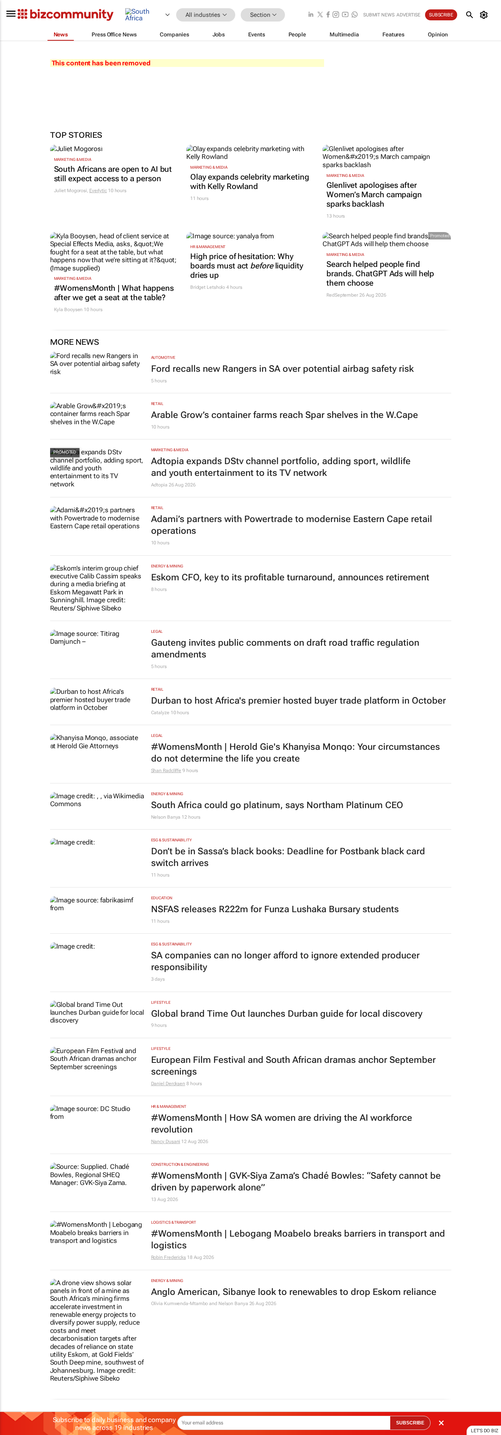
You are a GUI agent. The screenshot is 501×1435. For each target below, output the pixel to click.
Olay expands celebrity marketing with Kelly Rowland (249, 181)
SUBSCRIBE (410, 1423)
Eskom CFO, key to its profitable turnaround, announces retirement (290, 577)
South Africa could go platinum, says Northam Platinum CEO (277, 805)
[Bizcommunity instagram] (336, 15)
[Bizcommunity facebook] (328, 15)
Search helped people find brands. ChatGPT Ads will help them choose (380, 273)
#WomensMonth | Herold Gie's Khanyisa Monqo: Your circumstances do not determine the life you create (295, 753)
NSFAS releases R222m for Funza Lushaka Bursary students (275, 909)
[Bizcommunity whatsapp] (354, 15)
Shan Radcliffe (166, 770)
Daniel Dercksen (168, 1083)
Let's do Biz (484, 1430)
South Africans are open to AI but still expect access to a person (113, 173)
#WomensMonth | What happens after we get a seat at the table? (114, 292)
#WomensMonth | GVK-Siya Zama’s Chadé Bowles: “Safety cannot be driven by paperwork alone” (296, 1181)
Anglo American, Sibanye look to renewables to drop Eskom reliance (293, 1292)
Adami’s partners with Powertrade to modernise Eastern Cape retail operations (291, 525)
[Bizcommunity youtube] (345, 15)
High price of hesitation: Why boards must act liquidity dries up (246, 266)
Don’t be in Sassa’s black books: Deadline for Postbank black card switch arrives (288, 857)
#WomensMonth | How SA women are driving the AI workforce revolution (281, 1124)
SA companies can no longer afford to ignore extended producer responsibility (285, 961)
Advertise (408, 15)
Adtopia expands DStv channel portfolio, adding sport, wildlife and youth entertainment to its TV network (281, 467)
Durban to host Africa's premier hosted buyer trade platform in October (298, 700)
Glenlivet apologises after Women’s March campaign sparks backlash (374, 194)
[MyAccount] (485, 15)
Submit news (379, 15)
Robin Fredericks (168, 1257)
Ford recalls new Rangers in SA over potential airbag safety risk (282, 369)
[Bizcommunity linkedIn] (310, 15)
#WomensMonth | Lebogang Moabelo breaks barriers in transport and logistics (298, 1239)
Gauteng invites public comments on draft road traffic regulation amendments (285, 648)
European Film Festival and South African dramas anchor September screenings (293, 1066)
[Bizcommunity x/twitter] (320, 15)
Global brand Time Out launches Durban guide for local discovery (286, 1013)
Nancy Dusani (165, 1141)
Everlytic (98, 190)
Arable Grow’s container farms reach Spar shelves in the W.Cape (284, 415)
